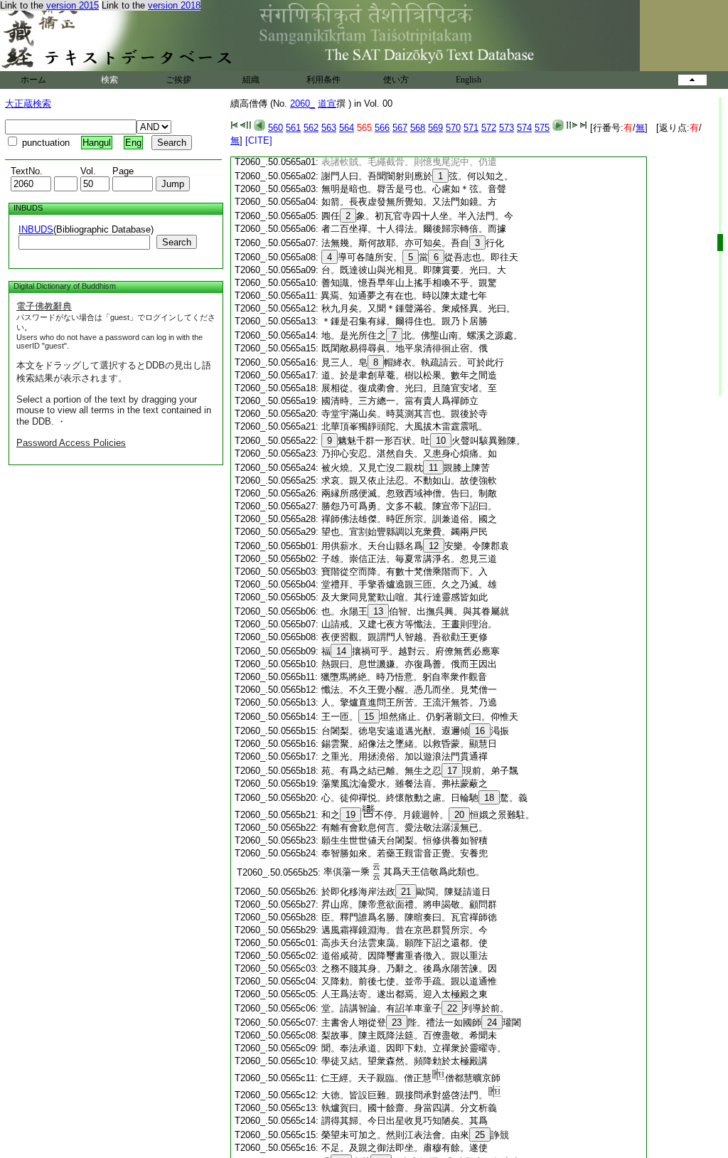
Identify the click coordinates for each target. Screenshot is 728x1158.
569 (435, 127)
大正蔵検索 (28, 103)
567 (399, 127)
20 (459, 814)
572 (488, 127)
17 (452, 770)
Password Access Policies (71, 442)
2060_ (302, 103)
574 (524, 127)
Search (176, 242)
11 (433, 467)
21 (406, 891)
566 (382, 127)
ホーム (33, 80)
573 (506, 127)
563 (328, 127)
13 (378, 611)
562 (311, 127)
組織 (250, 80)
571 (471, 127)
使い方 (396, 80)
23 (397, 1022)
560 (275, 127)
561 (293, 127)
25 (480, 1135)
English (468, 80)
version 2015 (72, 5)
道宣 (327, 103)
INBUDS (35, 229)
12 (434, 546)
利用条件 (323, 80)
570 (453, 127)
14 (341, 651)
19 (350, 814)
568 (417, 127)
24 (492, 1022)
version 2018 (174, 5)
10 (441, 440)
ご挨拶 (178, 80)
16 (480, 731)
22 (452, 1008)
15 (369, 716)
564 (346, 127)
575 (542, 127)
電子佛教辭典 (44, 306)
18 (489, 797)
